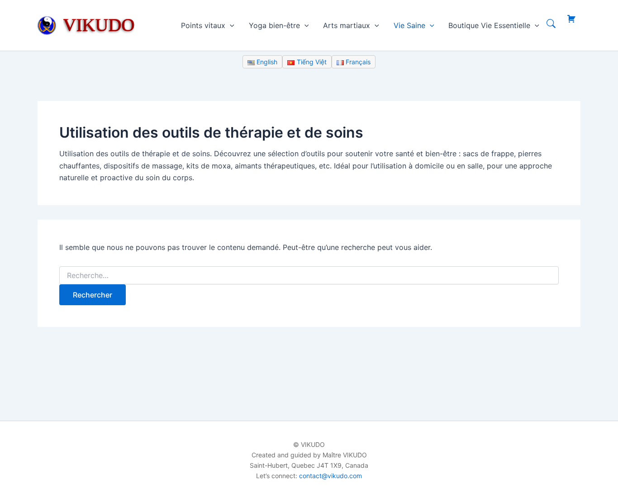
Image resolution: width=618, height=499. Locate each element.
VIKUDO (99, 24)
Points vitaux (203, 25)
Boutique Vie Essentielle (489, 25)
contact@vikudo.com (330, 476)
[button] (229, 25)
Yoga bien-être (274, 25)
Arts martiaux (346, 25)
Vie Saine (409, 25)
